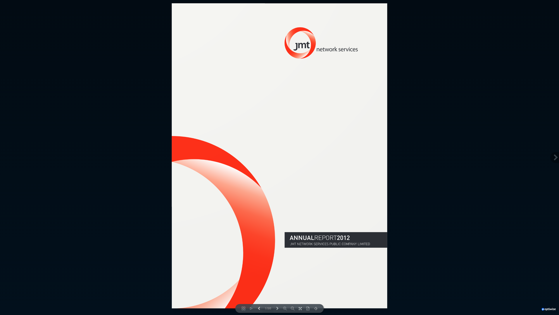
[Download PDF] (308, 308)
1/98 (268, 308)
